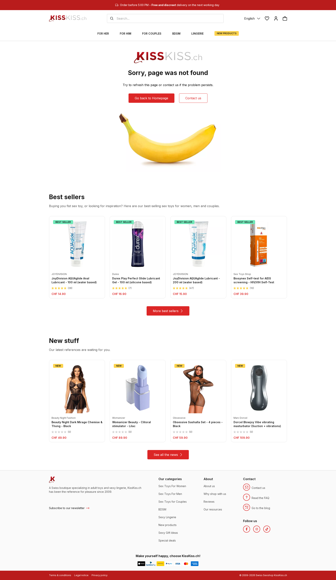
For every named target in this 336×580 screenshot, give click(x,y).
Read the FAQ (260, 498)
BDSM (162, 509)
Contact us (193, 98)
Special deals (167, 540)
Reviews (209, 501)
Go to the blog (261, 508)
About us (209, 486)
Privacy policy (100, 575)
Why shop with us (215, 493)
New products (167, 525)
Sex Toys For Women (172, 486)
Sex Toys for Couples (172, 501)
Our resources (213, 509)
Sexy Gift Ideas (168, 532)
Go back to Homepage (151, 98)
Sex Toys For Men (170, 493)
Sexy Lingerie (167, 517)
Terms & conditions (60, 575)
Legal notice (81, 575)
